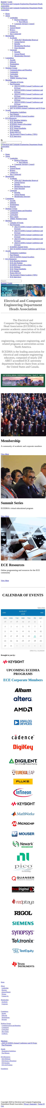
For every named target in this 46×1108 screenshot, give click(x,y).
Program (4, 1019)
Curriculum (5, 1029)
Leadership (5, 988)
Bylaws (4, 994)
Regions (4, 990)
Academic (5, 1002)
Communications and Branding (11, 1025)
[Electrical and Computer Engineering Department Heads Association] (23, 6)
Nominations (5, 1017)
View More (5, 454)
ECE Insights (6, 1063)
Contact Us (5, 996)
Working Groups (6, 1023)
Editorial (4, 1015)
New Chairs (5, 1031)
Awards (4, 1013)
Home (2, 982)
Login (10, 2)
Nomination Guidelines (9, 1051)
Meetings (4, 1041)
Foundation (4, 1068)
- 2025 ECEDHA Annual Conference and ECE (19, 1043)
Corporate (5, 1004)
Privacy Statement (30, 1104)
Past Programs (7, 1045)
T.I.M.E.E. (5, 1033)
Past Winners (5, 1053)
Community (5, 1027)
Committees (4, 1011)
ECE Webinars (6, 1059)
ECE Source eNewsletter (9, 1061)
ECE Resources (5, 1057)
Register (4, 2)
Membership (4, 1000)
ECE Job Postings (7, 1065)
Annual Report (5, 992)
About (3, 986)
